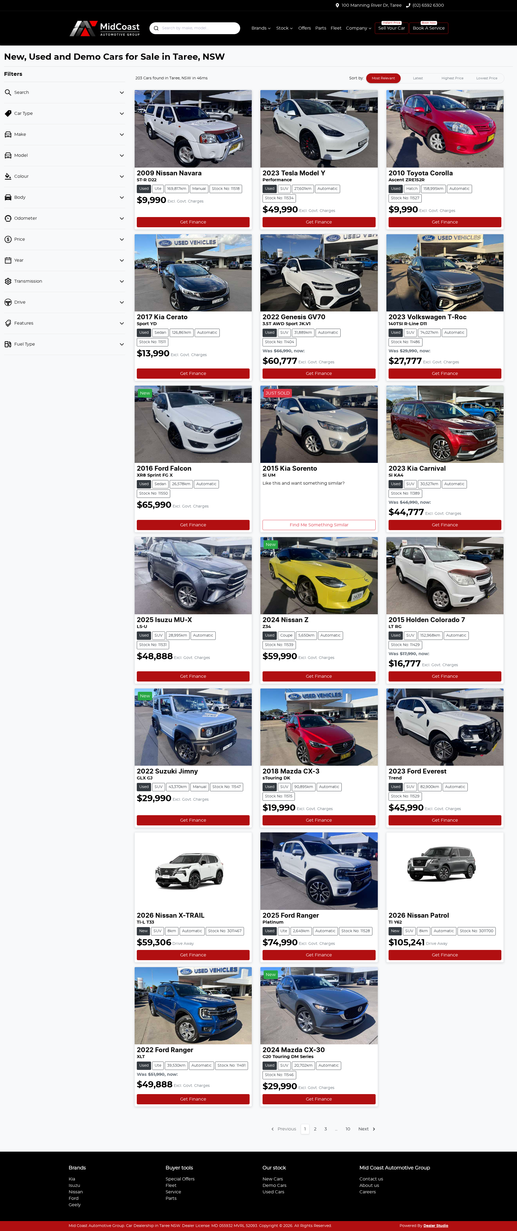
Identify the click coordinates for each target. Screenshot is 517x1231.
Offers (304, 28)
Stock (282, 28)
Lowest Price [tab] (486, 78)
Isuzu (74, 1185)
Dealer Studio (436, 1226)
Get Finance (193, 222)
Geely (75, 1205)
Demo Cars (275, 1185)
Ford (74, 1198)
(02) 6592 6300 (428, 5)
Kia (72, 1179)
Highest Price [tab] (452, 78)
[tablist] (435, 78)
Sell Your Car (391, 28)
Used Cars (273, 1192)
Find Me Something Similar (319, 525)
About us (369, 1185)
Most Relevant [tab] (383, 78)
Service (173, 1192)
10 (348, 1129)
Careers (367, 1192)
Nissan (76, 1192)
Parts (320, 28)
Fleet (336, 28)
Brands (259, 28)
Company (356, 28)
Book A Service (429, 28)
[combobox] (194, 28)
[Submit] (155, 28)
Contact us (371, 1179)
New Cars (273, 1179)
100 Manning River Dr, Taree (372, 5)
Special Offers (180, 1179)
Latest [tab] (418, 78)
